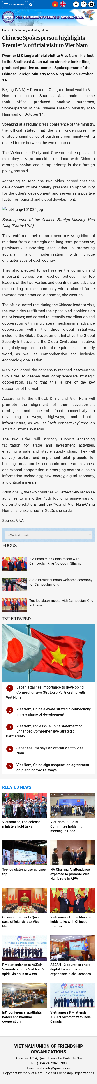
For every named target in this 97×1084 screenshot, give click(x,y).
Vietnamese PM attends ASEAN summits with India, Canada (70, 1017)
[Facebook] (76, 4)
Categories (16, 4)
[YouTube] (91, 4)
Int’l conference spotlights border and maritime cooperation (22, 1017)
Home (6, 30)
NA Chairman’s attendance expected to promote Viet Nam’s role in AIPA (70, 874)
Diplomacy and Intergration (31, 30)
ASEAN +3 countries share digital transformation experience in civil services (70, 969)
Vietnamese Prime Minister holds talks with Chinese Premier (71, 921)
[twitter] (84, 4)
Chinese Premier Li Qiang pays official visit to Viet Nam (21, 921)
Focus (9, 545)
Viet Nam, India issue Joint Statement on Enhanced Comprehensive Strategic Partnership (44, 731)
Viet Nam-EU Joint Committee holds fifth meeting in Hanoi (66, 826)
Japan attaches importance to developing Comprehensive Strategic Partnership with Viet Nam (45, 692)
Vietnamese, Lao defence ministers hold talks (21, 824)
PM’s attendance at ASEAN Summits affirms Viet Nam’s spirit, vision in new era (23, 969)
